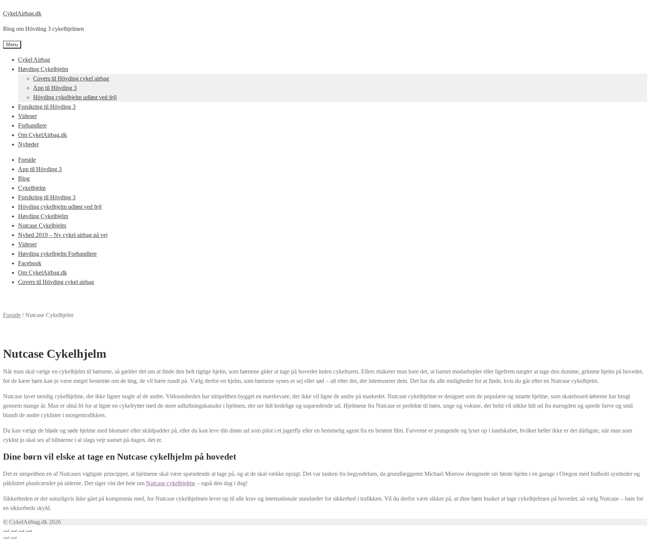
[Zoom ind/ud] (29, 531)
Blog (24, 178)
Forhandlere (32, 125)
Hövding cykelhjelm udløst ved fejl (75, 97)
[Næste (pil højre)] (14, 537)
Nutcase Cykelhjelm (42, 225)
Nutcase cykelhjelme (170, 483)
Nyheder (28, 144)
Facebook (29, 263)
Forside (27, 159)
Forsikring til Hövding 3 (47, 106)
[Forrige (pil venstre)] (6, 537)
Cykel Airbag (34, 59)
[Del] (14, 531)
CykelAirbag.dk (22, 13)
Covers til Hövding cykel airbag (71, 78)
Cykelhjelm (32, 188)
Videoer (27, 116)
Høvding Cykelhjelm (43, 69)
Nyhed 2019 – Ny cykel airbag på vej (63, 235)
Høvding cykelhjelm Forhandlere (57, 254)
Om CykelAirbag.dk (42, 135)
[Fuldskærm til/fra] (21, 531)
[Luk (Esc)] (6, 531)
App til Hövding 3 (55, 88)
